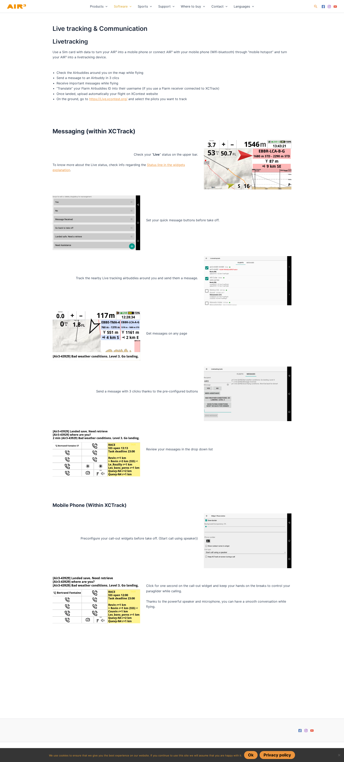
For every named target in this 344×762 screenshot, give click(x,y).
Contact (217, 6)
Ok (251, 755)
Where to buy (191, 6)
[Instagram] (329, 6)
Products (97, 6)
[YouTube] (335, 6)
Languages (242, 6)
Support (164, 6)
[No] (339, 755)
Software (121, 6)
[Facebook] (323, 6)
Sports (143, 6)
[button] (106, 6)
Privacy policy (277, 755)
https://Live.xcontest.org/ (108, 99)
